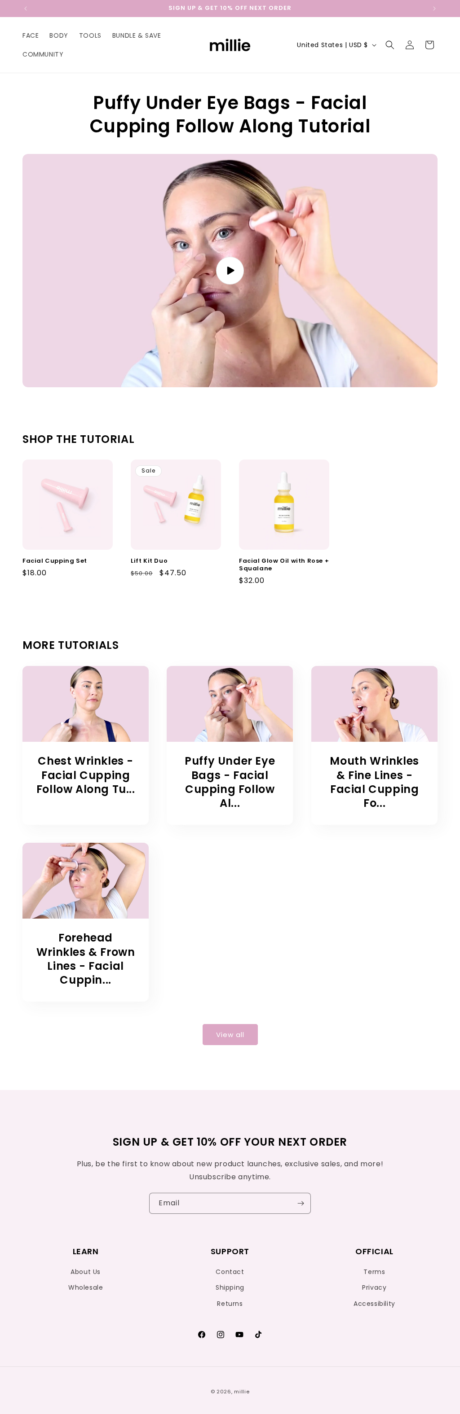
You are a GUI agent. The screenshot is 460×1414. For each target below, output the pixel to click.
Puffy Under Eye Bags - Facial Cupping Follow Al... (230, 782)
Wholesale (85, 1287)
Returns (230, 1303)
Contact (230, 1271)
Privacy (374, 1287)
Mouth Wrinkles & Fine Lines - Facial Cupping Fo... (374, 782)
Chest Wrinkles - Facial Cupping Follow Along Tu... (85, 775)
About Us (86, 1271)
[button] (390, 45)
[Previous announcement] (25, 8)
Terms (374, 1271)
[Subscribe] (300, 1203)
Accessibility (374, 1303)
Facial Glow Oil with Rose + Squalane (284, 565)
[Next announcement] (434, 8)
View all (230, 1034)
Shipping (230, 1287)
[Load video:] (230, 270)
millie (241, 1391)
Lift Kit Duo (149, 561)
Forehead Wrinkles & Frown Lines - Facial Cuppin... (85, 959)
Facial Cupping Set (54, 561)
